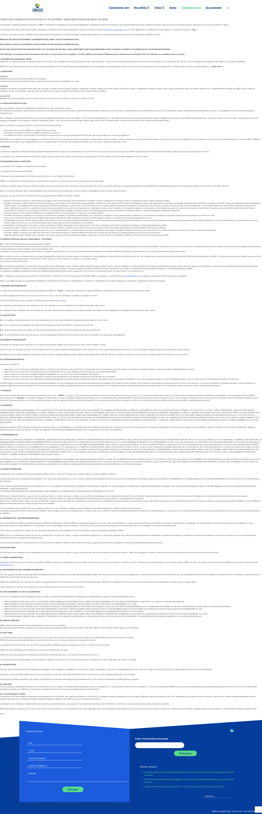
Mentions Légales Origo (221, 811)
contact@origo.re (131, 276)
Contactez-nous (191, 7)
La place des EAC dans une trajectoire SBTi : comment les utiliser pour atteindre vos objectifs (184, 786)
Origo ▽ (159, 7)
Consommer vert (119, 7)
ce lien (62, 300)
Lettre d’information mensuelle (151, 738)
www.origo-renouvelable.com (115, 30)
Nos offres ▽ (142, 7)
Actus (172, 7)
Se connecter (214, 7)
